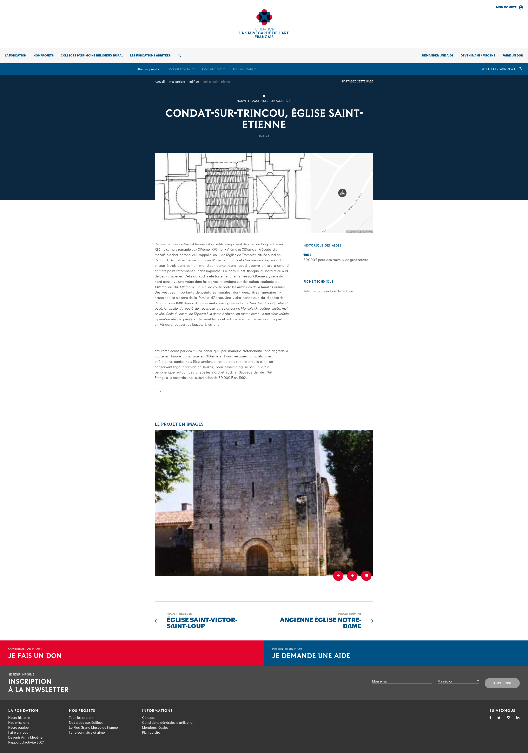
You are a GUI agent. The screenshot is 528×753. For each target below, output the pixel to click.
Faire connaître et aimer (87, 732)
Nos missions (18, 722)
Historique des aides (322, 245)
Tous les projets (81, 717)
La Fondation (23, 711)
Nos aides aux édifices (86, 722)
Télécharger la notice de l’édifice (328, 291)
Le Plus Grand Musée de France (93, 727)
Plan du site (151, 732)
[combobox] (180, 69)
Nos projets (43, 55)
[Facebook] (490, 718)
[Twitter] (499, 718)
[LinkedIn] (518, 718)
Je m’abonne (502, 683)
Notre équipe (18, 727)
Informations (157, 711)
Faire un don (512, 55)
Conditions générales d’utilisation (168, 722)
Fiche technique (318, 281)
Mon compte (506, 7)
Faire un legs (18, 732)
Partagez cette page (357, 81)
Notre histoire (19, 717)
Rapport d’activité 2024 (26, 742)
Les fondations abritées (150, 55)
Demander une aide (438, 55)
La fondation (15, 55)
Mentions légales (155, 727)
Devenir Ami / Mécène (478, 55)
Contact (148, 717)
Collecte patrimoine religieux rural (92, 55)
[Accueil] (264, 24)
